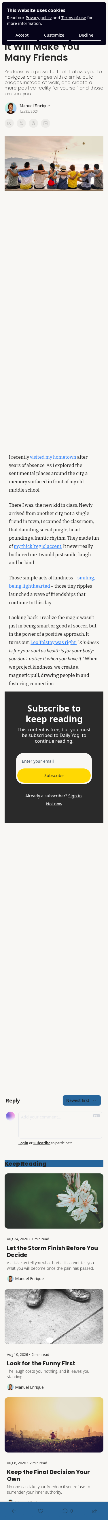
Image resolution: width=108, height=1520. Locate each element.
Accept (22, 35)
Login (23, 1143)
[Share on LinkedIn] (45, 123)
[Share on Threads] (33, 123)
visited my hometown (53, 457)
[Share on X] (21, 123)
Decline (86, 35)
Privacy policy (39, 17)
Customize (54, 35)
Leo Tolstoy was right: (54, 642)
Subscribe (54, 775)
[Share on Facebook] (9, 123)
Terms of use (73, 17)
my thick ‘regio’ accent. (38, 546)
